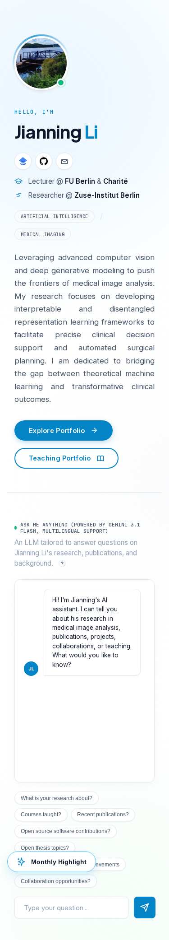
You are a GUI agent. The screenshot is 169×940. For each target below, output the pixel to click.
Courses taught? (41, 814)
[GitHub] (43, 161)
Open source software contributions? (65, 831)
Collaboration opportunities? (56, 881)
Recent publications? (103, 814)
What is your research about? (56, 798)
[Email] (64, 161)
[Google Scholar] (23, 161)
